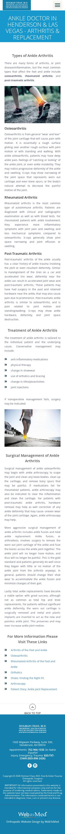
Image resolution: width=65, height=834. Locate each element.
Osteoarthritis (19, 655)
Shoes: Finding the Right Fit (27, 678)
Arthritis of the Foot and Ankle (29, 650)
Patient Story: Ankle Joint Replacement (34, 689)
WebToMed (52, 821)
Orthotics (16, 672)
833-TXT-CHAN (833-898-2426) (37, 757)
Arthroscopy (18, 683)
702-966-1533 (36, 749)
